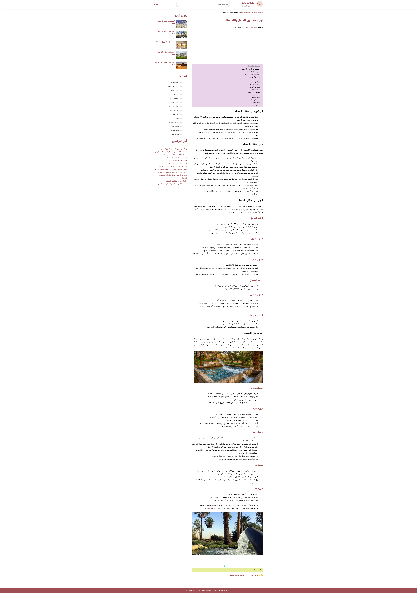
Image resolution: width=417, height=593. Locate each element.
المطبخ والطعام (174, 106)
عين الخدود (254, 105)
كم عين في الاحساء (253, 92)
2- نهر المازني (254, 79)
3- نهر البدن (254, 82)
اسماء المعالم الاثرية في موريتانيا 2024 (165, 63)
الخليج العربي (175, 94)
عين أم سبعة (254, 99)
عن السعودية (175, 130)
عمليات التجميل (174, 126)
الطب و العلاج (175, 102)
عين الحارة (255, 97)
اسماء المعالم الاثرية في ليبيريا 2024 (166, 53)
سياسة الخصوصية (191, 590)
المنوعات (176, 114)
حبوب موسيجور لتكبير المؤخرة (177, 163)
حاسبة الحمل (175, 134)
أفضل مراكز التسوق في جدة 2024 (165, 42)
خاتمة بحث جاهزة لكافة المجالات (176, 181)
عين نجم (255, 102)
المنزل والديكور (174, 110)
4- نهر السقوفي (254, 84)
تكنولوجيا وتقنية (174, 122)
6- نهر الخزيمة (253, 89)
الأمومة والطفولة (174, 82)
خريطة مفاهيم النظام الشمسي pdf (175, 154)
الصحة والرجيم (174, 98)
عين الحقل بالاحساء (253, 71)
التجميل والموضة (173, 86)
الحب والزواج (175, 90)
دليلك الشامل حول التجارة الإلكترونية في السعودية (171, 184)
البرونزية (207, 508)
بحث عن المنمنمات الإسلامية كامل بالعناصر (173, 166)
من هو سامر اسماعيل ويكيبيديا (177, 157)
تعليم (177, 118)
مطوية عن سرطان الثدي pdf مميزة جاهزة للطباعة (171, 169)
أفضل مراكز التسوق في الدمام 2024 (166, 32)
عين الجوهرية (254, 94)
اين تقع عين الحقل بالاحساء (250, 69)
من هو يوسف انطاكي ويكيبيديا (177, 160)
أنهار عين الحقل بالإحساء (251, 74)
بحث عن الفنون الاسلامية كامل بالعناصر (174, 148)
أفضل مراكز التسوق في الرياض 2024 (166, 22)
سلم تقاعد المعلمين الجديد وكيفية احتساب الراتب (171, 151)
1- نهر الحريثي (254, 77)
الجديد (156, 4)
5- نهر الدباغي (254, 87)
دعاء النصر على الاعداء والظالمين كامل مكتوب (172, 172)
